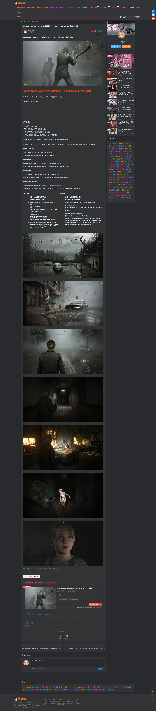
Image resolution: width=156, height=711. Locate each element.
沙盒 (118, 169)
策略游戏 (111, 190)
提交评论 (100, 669)
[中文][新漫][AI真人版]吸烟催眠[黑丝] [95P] (126, 101)
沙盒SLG (119, 174)
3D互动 (111, 198)
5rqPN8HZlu (31, 576)
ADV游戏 (123, 166)
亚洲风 (116, 198)
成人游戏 (117, 161)
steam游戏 (112, 159)
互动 (110, 164)
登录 (121, 17)
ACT (124, 172)
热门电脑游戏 (120, 159)
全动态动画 (116, 166)
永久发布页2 (74, 699)
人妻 (114, 185)
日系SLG (119, 185)
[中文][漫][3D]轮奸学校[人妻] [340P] (126, 79)
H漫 (130, 156)
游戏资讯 (19, 12)
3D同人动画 (112, 182)
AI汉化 (129, 143)
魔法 (126, 187)
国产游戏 (119, 172)
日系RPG (111, 177)
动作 (110, 200)
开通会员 (138, 16)
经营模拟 (123, 190)
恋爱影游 (111, 192)
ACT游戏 (129, 172)
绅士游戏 (114, 143)
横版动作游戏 (122, 195)
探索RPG (128, 198)
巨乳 (110, 185)
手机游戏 (125, 174)
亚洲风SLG (112, 172)
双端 (114, 174)
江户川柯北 (31, 30)
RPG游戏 (123, 161)
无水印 (127, 164)
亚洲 (132, 164)
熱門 (130, 148)
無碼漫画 (121, 148)
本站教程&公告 (132, 8)
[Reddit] (153, 18)
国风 (110, 179)
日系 (131, 154)
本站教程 (60, 699)
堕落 (114, 187)
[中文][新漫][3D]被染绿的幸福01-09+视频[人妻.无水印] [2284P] (125, 109)
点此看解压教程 (50, 582)
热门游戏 (111, 151)
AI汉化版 (129, 161)
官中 (110, 154)
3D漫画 (129, 146)
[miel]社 (111, 169)
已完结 (117, 177)
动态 (114, 154)
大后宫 (117, 190)
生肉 (114, 179)
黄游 (110, 146)
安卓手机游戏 (120, 164)
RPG (126, 151)
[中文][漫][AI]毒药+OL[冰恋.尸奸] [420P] (125, 130)
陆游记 (58, 705)
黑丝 (128, 166)
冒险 (110, 174)
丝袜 (118, 179)
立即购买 (95, 604)
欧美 (117, 151)
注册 (124, 17)
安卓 (114, 146)
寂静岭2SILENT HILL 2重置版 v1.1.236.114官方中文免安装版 (50, 26)
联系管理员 (47, 699)
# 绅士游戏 (27, 626)
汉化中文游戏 (122, 143)
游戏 (124, 146)
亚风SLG (122, 198)
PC (110, 143)
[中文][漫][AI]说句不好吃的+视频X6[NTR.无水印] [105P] (125, 94)
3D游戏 (130, 187)
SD (130, 151)
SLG (113, 148)
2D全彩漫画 (130, 177)
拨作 (117, 195)
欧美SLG (121, 151)
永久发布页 (67, 699)
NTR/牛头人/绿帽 (121, 154)
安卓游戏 (111, 156)
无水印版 (111, 195)
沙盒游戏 (123, 177)
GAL (124, 192)
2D (128, 154)
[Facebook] (153, 11)
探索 (110, 166)
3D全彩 (111, 161)
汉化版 (122, 169)
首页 (23, 22)
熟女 (130, 182)
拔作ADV (125, 182)
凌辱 (128, 192)
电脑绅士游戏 (30, 22)
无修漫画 (127, 159)
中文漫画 (119, 146)
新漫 (126, 148)
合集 (128, 190)
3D (116, 148)
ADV (120, 156)
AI (109, 148)
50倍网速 (48, 569)
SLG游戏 (125, 156)
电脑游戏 (128, 169)
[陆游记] (20, 3)
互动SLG (129, 185)
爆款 (124, 185)
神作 (114, 164)
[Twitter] (153, 15)
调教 (122, 187)
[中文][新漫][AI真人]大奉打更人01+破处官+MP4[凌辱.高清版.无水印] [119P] (126, 116)
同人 (110, 187)
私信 (101, 31)
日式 (117, 156)
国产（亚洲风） (125, 179)
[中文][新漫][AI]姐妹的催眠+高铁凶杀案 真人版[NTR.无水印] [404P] (126, 123)
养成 (129, 195)
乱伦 (118, 187)
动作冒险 (119, 182)
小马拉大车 (118, 192)
